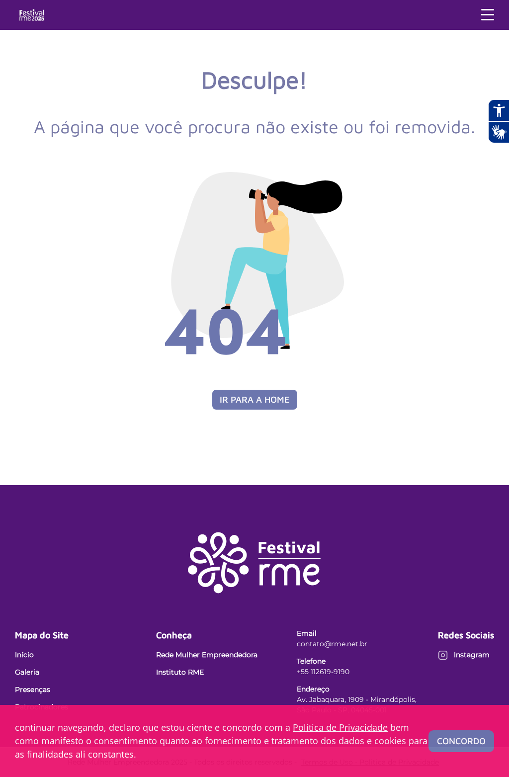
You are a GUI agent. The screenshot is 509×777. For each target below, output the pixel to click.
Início (24, 654)
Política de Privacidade (340, 727)
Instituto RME (180, 672)
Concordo (461, 741)
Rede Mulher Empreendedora (206, 654)
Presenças (32, 689)
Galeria (27, 672)
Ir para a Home (255, 399)
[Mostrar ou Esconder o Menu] (487, 15)
